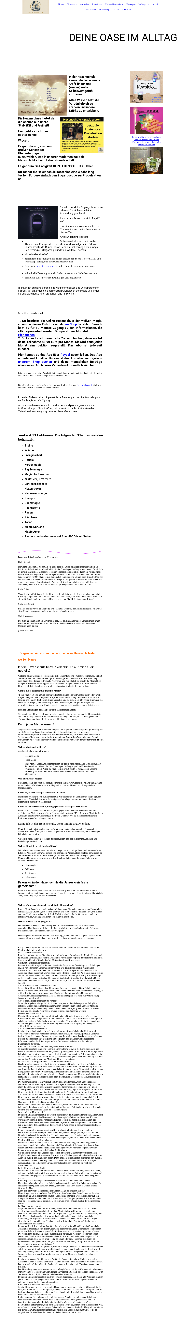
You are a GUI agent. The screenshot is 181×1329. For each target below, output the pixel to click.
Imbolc (156, 4)
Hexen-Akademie (113, 4)
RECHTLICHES (121, 9)
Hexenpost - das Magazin (137, 4)
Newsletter (91, 9)
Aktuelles (84, 4)
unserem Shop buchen (35, 361)
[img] (35, 7)
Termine (71, 4)
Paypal (65, 354)
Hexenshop (104, 9)
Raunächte (97, 4)
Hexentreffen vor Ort (46, 266)
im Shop (71, 324)
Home (61, 4)
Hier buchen (26, 335)
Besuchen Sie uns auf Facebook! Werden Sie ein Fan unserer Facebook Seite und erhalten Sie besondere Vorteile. (146, 141)
